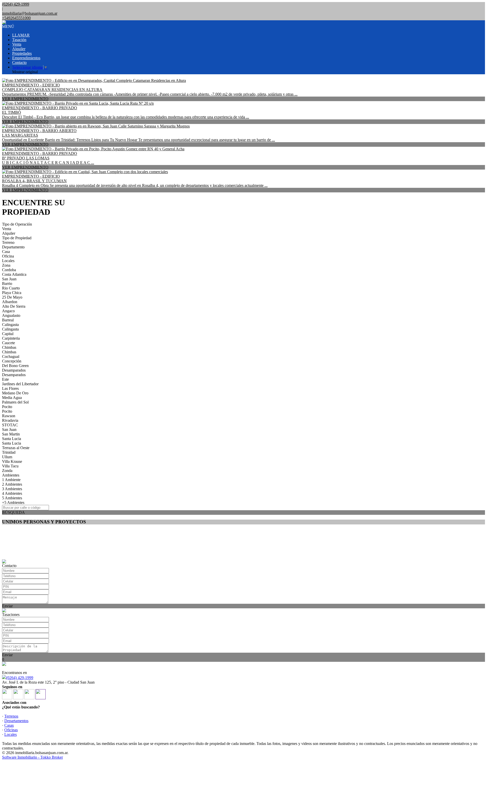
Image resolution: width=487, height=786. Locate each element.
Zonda (7, 470)
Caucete (8, 343)
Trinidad (8, 452)
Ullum (7, 457)
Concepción (11, 361)
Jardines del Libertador (20, 384)
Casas (9, 725)
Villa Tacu (10, 466)
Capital (7, 334)
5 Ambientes (12, 498)
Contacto (19, 62)
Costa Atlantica (14, 274)
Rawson (8, 416)
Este (5, 379)
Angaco (8, 311)
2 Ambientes (12, 484)
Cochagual (10, 356)
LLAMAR (21, 35)
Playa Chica (11, 292)
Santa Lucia (11, 438)
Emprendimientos (26, 58)
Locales (8, 261)
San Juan (9, 279)
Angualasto (11, 315)
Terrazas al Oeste (15, 448)
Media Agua (12, 397)
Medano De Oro (15, 393)
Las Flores (10, 388)
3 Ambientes (12, 489)
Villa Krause (12, 461)
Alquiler (18, 49)
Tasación (19, 40)
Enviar (7, 606)
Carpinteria (11, 338)
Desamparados (14, 370)
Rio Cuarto (11, 288)
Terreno (8, 242)
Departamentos (16, 721)
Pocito (7, 407)
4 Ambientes (12, 493)
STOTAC (10, 425)
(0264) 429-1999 (19, 677)
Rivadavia (10, 420)
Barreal (8, 320)
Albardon (9, 302)
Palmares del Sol (15, 402)
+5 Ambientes (13, 502)
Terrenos (11, 716)
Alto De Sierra (13, 306)
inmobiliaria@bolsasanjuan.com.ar (29, 13)
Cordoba (9, 270)
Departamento (13, 247)
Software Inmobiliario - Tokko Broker (32, 757)
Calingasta (10, 324)
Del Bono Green (15, 365)
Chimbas (9, 347)
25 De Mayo (12, 297)
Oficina (8, 256)
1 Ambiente (11, 480)
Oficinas (11, 730)
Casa (6, 251)
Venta (16, 44)
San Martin (11, 434)
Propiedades (22, 53)
